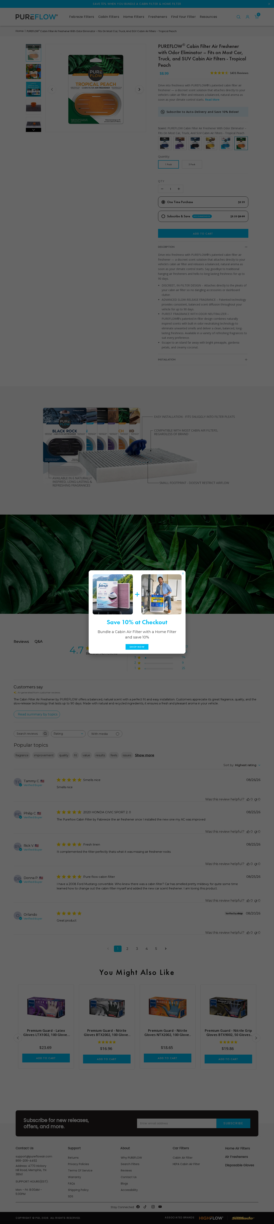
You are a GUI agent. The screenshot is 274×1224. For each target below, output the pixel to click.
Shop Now (137, 646)
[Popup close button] (183, 573)
